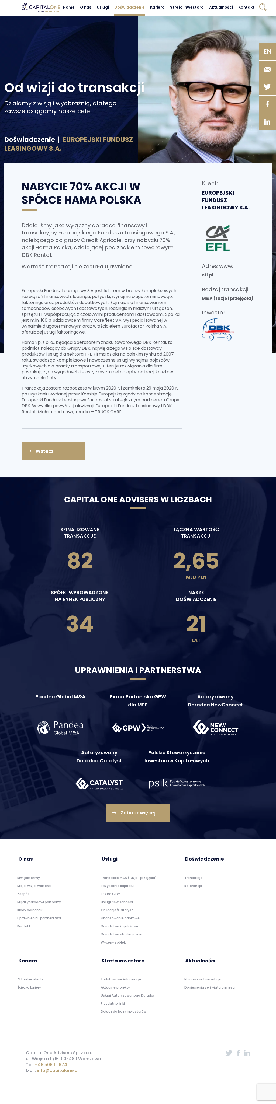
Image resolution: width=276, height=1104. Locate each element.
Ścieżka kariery (29, 987)
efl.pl (207, 275)
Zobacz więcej (138, 812)
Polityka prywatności (195, 1084)
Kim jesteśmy (28, 877)
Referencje (193, 886)
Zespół (23, 894)
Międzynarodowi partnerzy (39, 902)
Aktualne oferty (30, 979)
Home (69, 7)
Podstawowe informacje (121, 979)
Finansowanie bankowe (120, 918)
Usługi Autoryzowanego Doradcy (128, 995)
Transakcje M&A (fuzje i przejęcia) (129, 877)
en (267, 51)
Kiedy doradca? (30, 910)
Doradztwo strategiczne (121, 934)
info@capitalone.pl (58, 1070)
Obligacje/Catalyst (117, 910)
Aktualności (221, 7)
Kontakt (246, 7)
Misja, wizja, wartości (34, 886)
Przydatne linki (113, 1003)
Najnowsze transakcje (202, 979)
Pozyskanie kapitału (117, 886)
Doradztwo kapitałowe (119, 926)
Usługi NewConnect (117, 902)
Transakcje (193, 877)
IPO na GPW (110, 894)
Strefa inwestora (187, 7)
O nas (85, 7)
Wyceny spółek (113, 942)
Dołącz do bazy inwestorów (123, 1011)
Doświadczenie (129, 7)
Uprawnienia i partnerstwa (39, 918)
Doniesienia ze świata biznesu (209, 987)
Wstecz (45, 451)
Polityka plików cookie (232, 1084)
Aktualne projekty (115, 987)
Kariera (157, 7)
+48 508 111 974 (50, 1064)
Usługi (103, 7)
